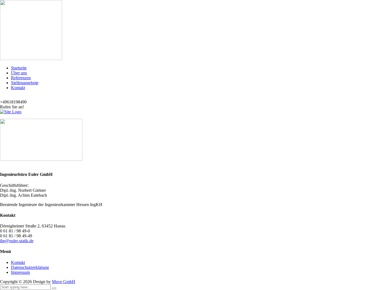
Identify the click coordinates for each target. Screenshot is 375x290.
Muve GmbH (63, 281)
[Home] (10, 111)
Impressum (20, 272)
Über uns (19, 73)
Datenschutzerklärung (30, 267)
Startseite (19, 68)
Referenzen (21, 77)
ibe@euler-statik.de (16, 240)
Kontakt (18, 87)
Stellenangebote (24, 82)
